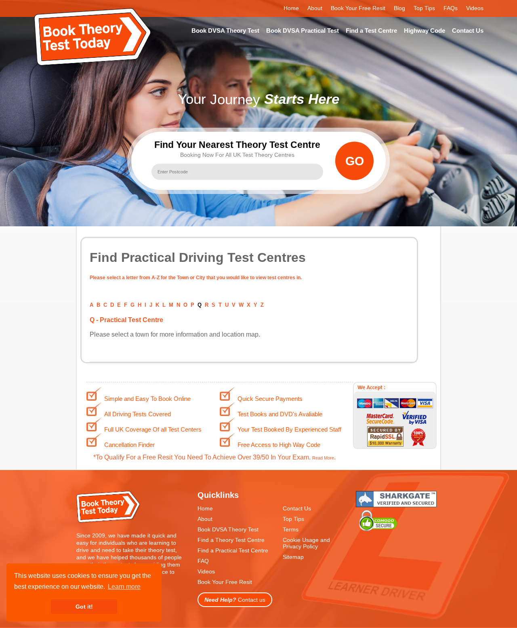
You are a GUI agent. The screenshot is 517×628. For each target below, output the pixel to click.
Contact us (234, 599)
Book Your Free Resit (358, 8)
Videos (474, 8)
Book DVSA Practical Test (302, 30)
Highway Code (424, 30)
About (314, 8)
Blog (399, 8)
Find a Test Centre (371, 30)
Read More (323, 457)
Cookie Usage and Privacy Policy (306, 543)
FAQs (450, 8)
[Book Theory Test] (108, 521)
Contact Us (467, 30)
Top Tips (424, 8)
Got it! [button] (84, 606)
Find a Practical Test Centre (233, 550)
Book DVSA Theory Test (225, 30)
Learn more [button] (124, 586)
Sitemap (293, 557)
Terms (290, 529)
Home (291, 8)
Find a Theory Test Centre (231, 540)
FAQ (203, 561)
